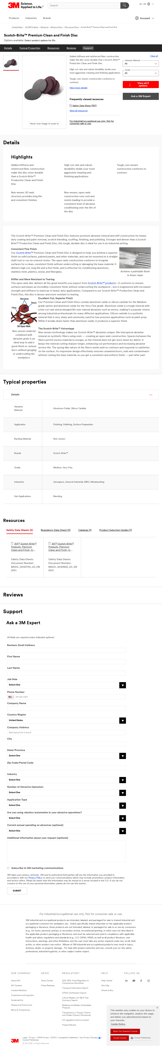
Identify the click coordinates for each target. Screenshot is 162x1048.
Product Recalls (69, 1025)
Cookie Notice (118, 1024)
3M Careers (16, 986)
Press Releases (48, 986)
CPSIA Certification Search (74, 993)
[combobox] (11, 697)
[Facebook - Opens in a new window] (141, 980)
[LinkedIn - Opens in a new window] (126, 980)
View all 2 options (143, 84)
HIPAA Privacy (43, 1038)
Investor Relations (19, 990)
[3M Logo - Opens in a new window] (26, 5)
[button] (140, 1038)
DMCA (54, 1038)
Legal (25, 1038)
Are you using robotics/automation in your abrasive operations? (44, 812)
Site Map (105, 986)
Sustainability (17, 1000)
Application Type (17, 800)
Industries (31, 18)
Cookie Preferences (31, 1040)
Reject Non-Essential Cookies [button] (125, 1031)
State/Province (16, 750)
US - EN (142, 4)
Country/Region (16, 715)
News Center (47, 981)
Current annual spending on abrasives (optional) (35, 825)
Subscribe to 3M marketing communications (37, 868)
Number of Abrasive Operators (25, 787)
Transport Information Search (75, 988)
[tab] (19, 530)
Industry (12, 774)
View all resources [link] (79, 111)
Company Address (18, 727)
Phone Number (16, 692)
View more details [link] (78, 88)
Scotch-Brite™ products (102, 283)
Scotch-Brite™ (24, 253)
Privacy (32, 1038)
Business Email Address (21, 645)
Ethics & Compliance (20, 1010)
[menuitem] (8, 48)
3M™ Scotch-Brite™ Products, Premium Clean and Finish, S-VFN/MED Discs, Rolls (61, 547)
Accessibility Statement (68, 1038)
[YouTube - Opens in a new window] (133, 980)
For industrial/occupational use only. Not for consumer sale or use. (92, 122)
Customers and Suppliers (22, 995)
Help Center (106, 981)
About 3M (15, 981)
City (9, 739)
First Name (13, 656)
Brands (47, 18)
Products (14, 18)
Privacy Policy (35, 878)
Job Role (12, 679)
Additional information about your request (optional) (37, 838)
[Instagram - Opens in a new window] (148, 980)
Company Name (16, 703)
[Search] (124, 5)
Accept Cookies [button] (119, 1038)
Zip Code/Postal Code (20, 763)
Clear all (154, 56)
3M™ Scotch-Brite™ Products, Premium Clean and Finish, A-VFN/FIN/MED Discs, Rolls (24, 547)
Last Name (13, 668)
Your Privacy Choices (88, 1038)
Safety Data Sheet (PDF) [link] (84, 106)
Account (145, 18)
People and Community (21, 1005)
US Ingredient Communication (75, 1020)
